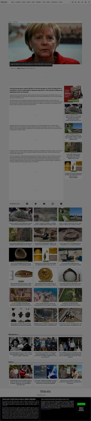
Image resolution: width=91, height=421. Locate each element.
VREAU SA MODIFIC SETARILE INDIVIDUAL (81, 409)
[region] (45, 409)
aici (2, 414)
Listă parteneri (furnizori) (46, 409)
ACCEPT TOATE (81, 404)
